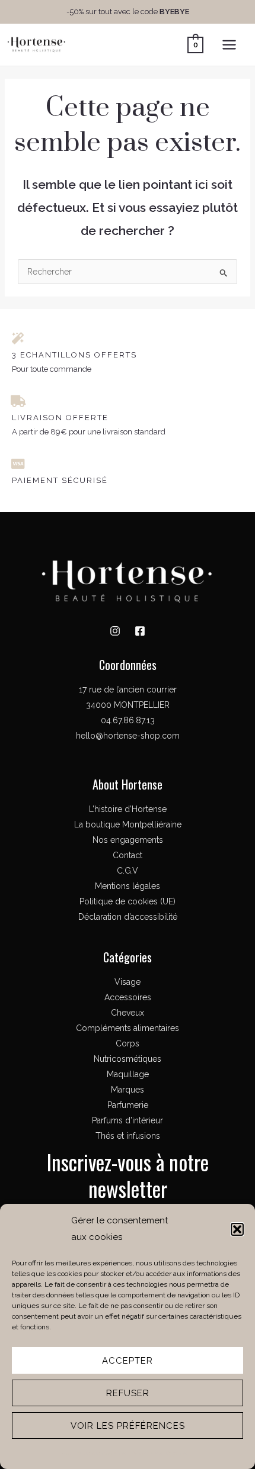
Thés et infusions (127, 1136)
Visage (127, 982)
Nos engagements (128, 840)
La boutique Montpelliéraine (127, 824)
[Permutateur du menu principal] (229, 45)
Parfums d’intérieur (127, 1120)
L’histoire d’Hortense (128, 809)
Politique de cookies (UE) (127, 901)
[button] (237, 1229)
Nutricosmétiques (127, 1059)
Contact (127, 855)
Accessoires (127, 997)
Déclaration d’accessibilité (127, 917)
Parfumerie (127, 1105)
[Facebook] (140, 631)
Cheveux (127, 1012)
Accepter (127, 1360)
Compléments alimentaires (127, 1028)
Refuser (127, 1393)
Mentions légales (159, 1453)
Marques (127, 1089)
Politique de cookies (94, 1453)
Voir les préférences (128, 1425)
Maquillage (128, 1074)
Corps (127, 1043)
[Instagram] (115, 631)
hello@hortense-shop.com (128, 735)
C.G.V (127, 870)
